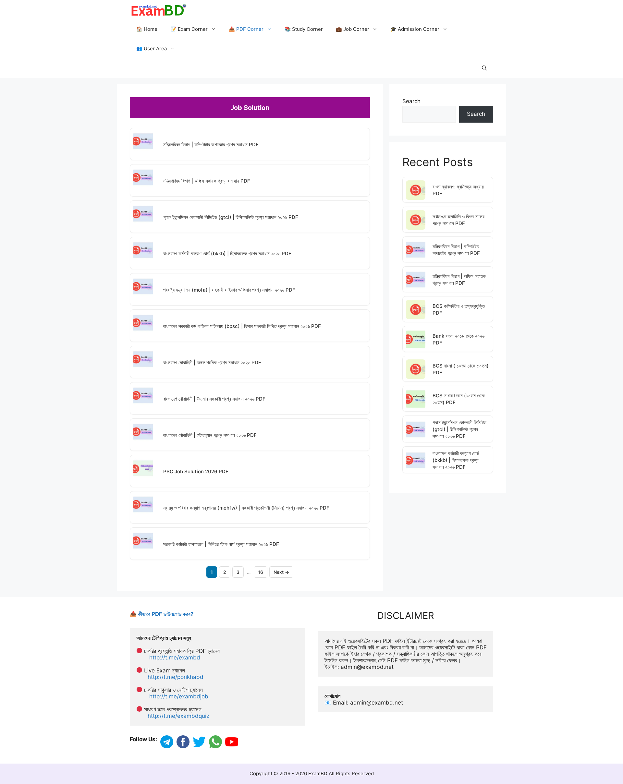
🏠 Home (146, 29)
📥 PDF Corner (246, 29)
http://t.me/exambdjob (178, 696)
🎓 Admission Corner (414, 29)
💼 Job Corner (352, 29)
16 (260, 572)
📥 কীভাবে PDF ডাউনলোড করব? (162, 614)
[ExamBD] (158, 9)
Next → (281, 572)
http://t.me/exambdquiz (178, 716)
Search (411, 101)
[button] (484, 68)
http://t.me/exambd (174, 657)
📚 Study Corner (304, 29)
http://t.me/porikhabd (175, 677)
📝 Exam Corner (189, 29)
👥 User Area (151, 48)
